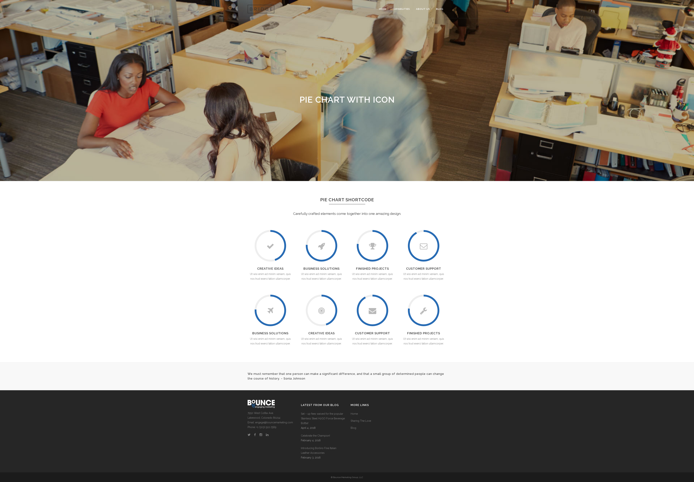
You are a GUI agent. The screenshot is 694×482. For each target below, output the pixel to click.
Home (354, 413)
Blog (353, 427)
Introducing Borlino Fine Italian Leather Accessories (318, 450)
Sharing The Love (361, 420)
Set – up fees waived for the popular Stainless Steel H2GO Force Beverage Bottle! (323, 418)
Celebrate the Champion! (315, 435)
